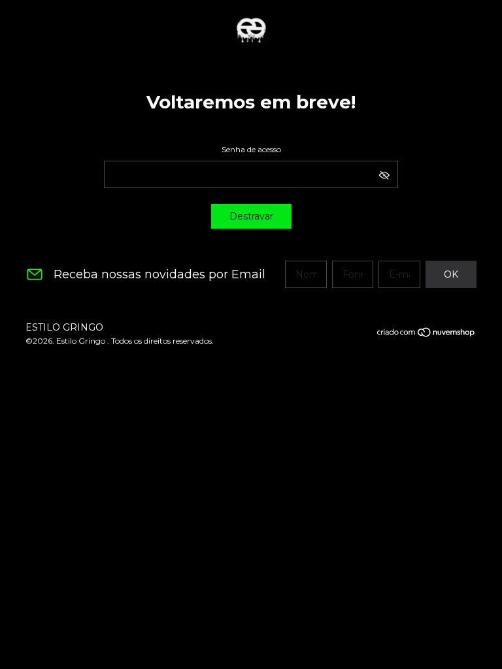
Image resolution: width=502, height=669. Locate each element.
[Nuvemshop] (426, 334)
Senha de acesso (251, 149)
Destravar (251, 216)
